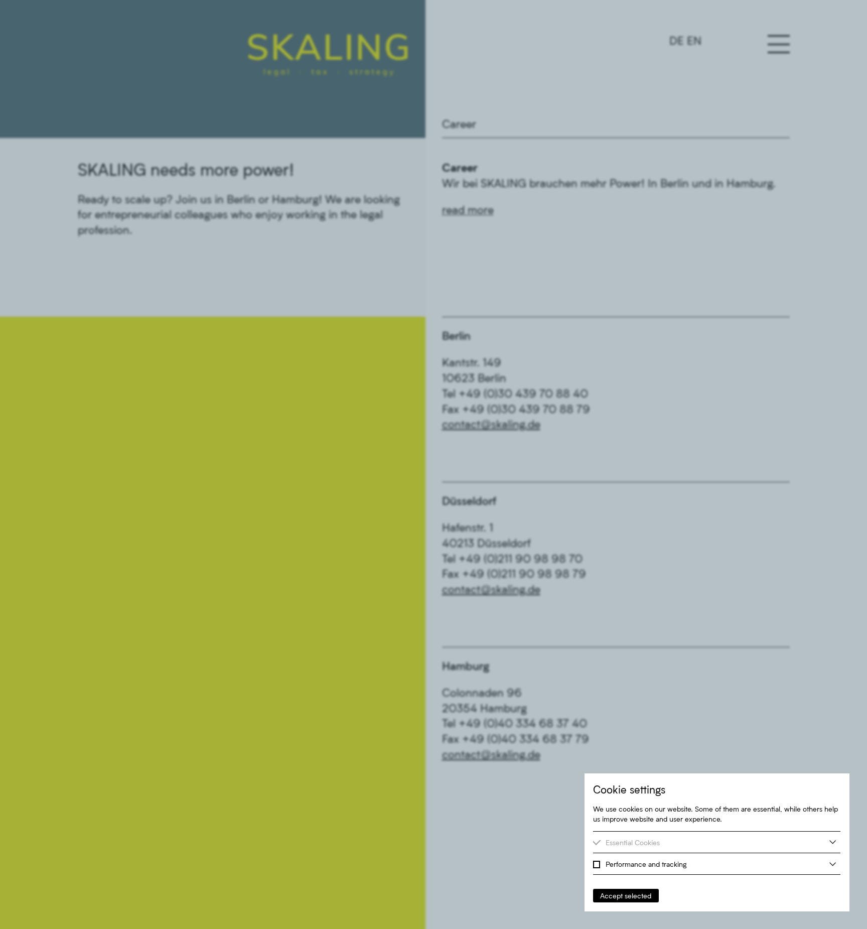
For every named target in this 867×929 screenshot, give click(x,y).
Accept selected (625, 895)
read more (468, 209)
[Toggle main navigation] (779, 44)
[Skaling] (328, 55)
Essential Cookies (633, 842)
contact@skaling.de (491, 424)
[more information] (832, 842)
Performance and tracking (646, 864)
